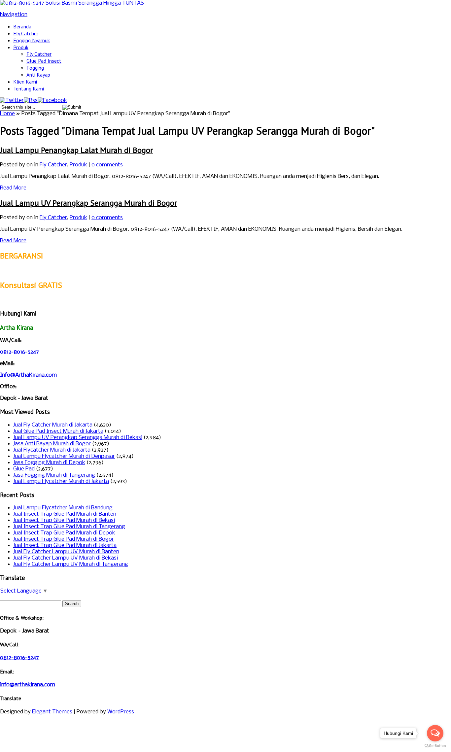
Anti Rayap (38, 74)
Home (7, 114)
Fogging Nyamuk (31, 40)
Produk (20, 47)
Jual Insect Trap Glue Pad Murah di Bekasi (64, 520)
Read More (13, 188)
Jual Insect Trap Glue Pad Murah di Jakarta (65, 545)
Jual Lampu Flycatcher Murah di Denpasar (64, 456)
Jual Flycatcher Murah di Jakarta (51, 450)
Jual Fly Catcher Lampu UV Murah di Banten (66, 552)
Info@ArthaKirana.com (28, 375)
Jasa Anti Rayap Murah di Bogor (52, 444)
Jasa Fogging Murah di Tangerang (54, 475)
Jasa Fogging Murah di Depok (49, 463)
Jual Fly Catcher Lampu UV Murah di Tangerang (70, 564)
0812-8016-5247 (19, 352)
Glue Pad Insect (43, 60)
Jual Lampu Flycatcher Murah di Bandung (63, 508)
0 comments (107, 165)
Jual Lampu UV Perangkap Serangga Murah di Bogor (88, 203)
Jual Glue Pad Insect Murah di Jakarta (58, 431)
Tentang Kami (28, 88)
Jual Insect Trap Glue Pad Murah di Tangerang (69, 527)
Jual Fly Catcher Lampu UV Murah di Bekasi (65, 558)
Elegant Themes (52, 712)
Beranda (22, 26)
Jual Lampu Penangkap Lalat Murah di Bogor (76, 150)
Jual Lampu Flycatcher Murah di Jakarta (61, 481)
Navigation (13, 15)
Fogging (35, 67)
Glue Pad (24, 469)
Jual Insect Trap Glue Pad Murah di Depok (64, 533)
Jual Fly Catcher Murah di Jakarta (52, 425)
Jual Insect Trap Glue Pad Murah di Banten (64, 514)
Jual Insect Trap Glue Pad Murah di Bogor (63, 539)
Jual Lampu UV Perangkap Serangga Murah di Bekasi (77, 437)
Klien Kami (25, 81)
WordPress (120, 712)
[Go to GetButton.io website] (435, 745)
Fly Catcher (25, 33)
